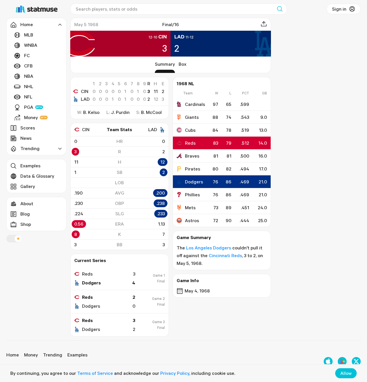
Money (31, 117)
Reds (190, 143)
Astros (192, 220)
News (26, 138)
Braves (192, 156)
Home (12, 355)
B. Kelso (91, 112)
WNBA (30, 45)
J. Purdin (120, 112)
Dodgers (194, 182)
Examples (30, 165)
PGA (28, 107)
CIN (84, 91)
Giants (192, 117)
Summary (165, 64)
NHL (28, 86)
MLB (28, 35)
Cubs (190, 130)
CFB (28, 66)
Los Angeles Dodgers (208, 248)
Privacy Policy (174, 373)
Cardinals (195, 104)
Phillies (192, 194)
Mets (190, 207)
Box (182, 64)
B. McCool (151, 112)
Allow (346, 373)
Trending (52, 355)
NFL (28, 97)
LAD (85, 99)
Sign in (339, 9)
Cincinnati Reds (225, 255)
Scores (27, 128)
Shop (25, 224)
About (26, 203)
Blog (25, 214)
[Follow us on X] (356, 361)
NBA (28, 76)
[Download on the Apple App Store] (328, 361)
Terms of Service (95, 373)
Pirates (192, 169)
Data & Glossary (37, 176)
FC (27, 55)
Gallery (27, 186)
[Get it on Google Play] (342, 361)
